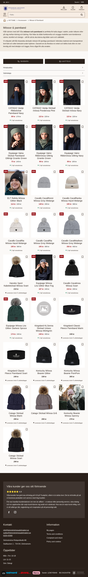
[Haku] (82, 14)
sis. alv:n (6, 2)
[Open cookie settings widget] (3, 573)
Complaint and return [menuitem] (55, 538)
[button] (4, 14)
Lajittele (66, 61)
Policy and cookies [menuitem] (54, 542)
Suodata (24, 61)
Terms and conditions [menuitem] (55, 534)
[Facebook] (9, 512)
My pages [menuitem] (50, 530)
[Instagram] (15, 512)
